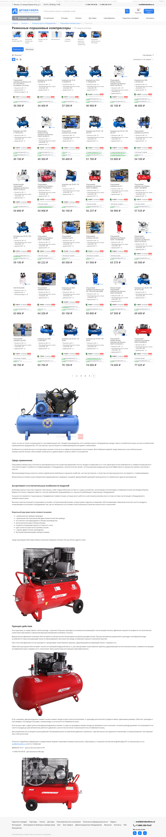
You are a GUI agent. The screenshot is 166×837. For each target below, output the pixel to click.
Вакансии (108, 825)
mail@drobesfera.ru (19, 744)
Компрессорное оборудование (44, 23)
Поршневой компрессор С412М (69, 132)
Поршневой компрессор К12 (44, 289)
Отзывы (64, 18)
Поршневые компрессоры (70, 23)
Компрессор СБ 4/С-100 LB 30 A (119, 132)
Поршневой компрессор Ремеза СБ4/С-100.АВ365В (117, 238)
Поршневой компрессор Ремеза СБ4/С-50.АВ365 (93, 186)
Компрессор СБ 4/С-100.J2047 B (93, 81)
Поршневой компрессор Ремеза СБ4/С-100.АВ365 (45, 238)
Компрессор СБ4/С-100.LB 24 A (20, 132)
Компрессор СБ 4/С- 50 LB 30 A (94, 132)
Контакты (150, 18)
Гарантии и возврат (130, 18)
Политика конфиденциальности (95, 822)
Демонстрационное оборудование (88, 825)
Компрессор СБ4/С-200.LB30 (44, 339)
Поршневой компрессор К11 (116, 185)
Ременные (17, 49)
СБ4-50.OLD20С (19, 288)
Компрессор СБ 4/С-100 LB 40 (95, 339)
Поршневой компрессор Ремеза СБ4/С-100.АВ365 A (45, 186)
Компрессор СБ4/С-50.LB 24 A (141, 81)
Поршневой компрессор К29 (92, 237)
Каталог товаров (28, 18)
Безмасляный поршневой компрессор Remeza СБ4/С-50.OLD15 (21, 187)
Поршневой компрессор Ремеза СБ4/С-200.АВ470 (141, 340)
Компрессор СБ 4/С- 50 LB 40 (70, 339)
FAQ (125, 825)
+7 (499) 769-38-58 (91, 4)
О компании (49, 18)
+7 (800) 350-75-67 (105, 4)
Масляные (29, 49)
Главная (15, 23)
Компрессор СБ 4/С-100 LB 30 (22, 237)
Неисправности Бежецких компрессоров (39, 825)
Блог (59, 825)
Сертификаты (109, 18)
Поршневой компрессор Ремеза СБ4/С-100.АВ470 (141, 186)
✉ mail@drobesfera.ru (145, 4)
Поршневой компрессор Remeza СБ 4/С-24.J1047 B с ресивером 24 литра (22, 82)
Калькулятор (17, 828)
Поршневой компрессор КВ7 (19, 339)
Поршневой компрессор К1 (67, 237)
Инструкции (16, 825)
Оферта (113, 822)
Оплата (78, 18)
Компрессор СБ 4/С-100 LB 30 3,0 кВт (143, 289)
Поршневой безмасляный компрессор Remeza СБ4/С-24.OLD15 (45, 133)
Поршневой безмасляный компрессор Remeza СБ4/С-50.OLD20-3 (118, 341)
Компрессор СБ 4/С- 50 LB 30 (70, 185)
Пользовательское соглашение (69, 822)
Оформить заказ (149, 11)
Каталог (24, 23)
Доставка (92, 18)
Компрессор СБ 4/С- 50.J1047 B (45, 81)
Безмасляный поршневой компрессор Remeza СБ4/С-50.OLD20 (118, 290)
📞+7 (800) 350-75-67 (142, 825)
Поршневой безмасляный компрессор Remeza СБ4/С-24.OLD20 (142, 238)
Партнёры (33, 822)
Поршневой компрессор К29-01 (141, 132)
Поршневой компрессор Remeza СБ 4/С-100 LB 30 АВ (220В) (95, 289)
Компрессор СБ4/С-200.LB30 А (68, 289)
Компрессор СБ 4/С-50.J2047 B (68, 81)
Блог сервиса (68, 825)
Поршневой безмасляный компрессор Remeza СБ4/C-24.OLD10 (118, 82)
